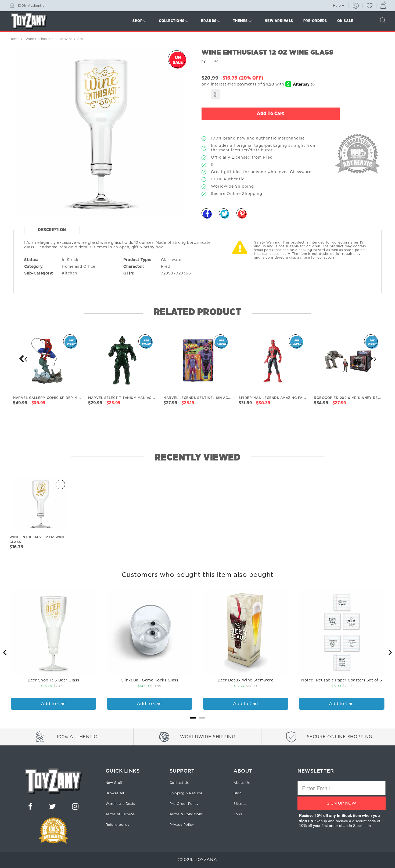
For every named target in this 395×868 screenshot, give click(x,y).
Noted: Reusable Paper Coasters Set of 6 (341, 680)
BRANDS (209, 21)
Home (14, 39)
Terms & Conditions (186, 814)
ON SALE (345, 21)
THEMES (240, 21)
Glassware (171, 260)
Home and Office (78, 267)
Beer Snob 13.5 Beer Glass (53, 680)
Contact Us (179, 782)
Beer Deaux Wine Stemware (245, 680)
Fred (165, 267)
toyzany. (206, 860)
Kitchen (69, 273)
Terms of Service (120, 814)
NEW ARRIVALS (279, 21)
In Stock (70, 260)
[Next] (23, 359)
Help (337, 5)
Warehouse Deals (120, 803)
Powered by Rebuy (197, 725)
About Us (242, 782)
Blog (238, 793)
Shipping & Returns (186, 793)
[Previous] (5, 652)
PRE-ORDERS (315, 21)
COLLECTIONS (172, 21)
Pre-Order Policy (184, 803)
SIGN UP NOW (341, 803)
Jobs (238, 814)
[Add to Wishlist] (215, 94)
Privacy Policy (182, 824)
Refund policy (118, 824)
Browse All (115, 793)
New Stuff (114, 782)
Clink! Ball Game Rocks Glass (149, 680)
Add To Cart (270, 113)
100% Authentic (31, 5)
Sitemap (241, 803)
